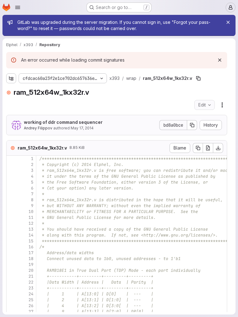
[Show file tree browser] (11, 78)
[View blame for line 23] (12, 288)
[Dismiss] (219, 60)
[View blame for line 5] (12, 182)
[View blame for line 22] (12, 282)
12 (31, 223)
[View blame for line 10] (12, 212)
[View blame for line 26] (12, 306)
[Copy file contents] (198, 148)
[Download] (218, 148)
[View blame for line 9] (12, 206)
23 (31, 288)
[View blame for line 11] (12, 217)
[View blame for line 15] (12, 241)
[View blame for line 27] (12, 312)
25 (31, 299)
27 (31, 311)
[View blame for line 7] (12, 194)
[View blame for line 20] (12, 270)
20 (31, 270)
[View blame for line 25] (12, 300)
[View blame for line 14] (12, 235)
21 (31, 276)
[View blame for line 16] (12, 247)
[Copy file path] (198, 78)
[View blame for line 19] (12, 264)
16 (31, 247)
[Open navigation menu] (18, 7)
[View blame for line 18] (12, 259)
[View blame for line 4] (12, 176)
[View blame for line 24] (12, 294)
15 (31, 241)
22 (31, 282)
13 (31, 229)
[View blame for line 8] (12, 200)
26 (31, 305)
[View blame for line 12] (12, 223)
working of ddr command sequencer (63, 122)
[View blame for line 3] (12, 170)
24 (31, 294)
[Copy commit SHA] (192, 125)
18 (31, 258)
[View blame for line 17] (12, 253)
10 (31, 211)
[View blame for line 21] (12, 276)
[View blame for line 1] (12, 159)
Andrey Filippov (38, 128)
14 (31, 235)
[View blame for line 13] (12, 229)
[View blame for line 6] (12, 188)
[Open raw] (208, 148)
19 (31, 264)
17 (31, 252)
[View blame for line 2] (12, 164)
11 (31, 217)
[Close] (228, 22)
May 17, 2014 (82, 128)
